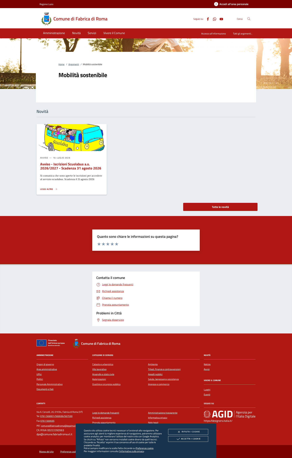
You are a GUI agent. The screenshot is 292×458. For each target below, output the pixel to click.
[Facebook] (206, 18)
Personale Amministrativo (49, 384)
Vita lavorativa (99, 369)
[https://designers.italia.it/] (230, 414)
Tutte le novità (220, 207)
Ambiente (153, 364)
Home (61, 64)
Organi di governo (45, 364)
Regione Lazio (46, 4)
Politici (39, 379)
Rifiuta (191, 431)
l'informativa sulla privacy (131, 451)
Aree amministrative (46, 369)
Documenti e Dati (45, 389)
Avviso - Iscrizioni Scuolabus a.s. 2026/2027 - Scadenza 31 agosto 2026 (70, 166)
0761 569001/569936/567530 (56, 416)
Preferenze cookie (144, 448)
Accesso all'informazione (213, 33)
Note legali (153, 422)
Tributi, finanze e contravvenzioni (164, 369)
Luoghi (207, 390)
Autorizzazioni (99, 379)
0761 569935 (47, 421)
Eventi (207, 394)
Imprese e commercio (158, 384)
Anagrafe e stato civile (103, 374)
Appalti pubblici (155, 374)
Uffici (39, 374)
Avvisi (207, 369)
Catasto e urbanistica (102, 364)
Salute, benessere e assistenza (163, 379)
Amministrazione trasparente (162, 413)
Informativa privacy (157, 418)
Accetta (191, 438)
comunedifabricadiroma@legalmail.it (59, 426)
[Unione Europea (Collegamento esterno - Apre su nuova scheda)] (51, 343)
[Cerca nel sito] (248, 18)
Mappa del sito (46, 451)
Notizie (207, 364)
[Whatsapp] (213, 18)
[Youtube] (220, 18)
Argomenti (73, 64)
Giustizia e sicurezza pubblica (106, 384)
